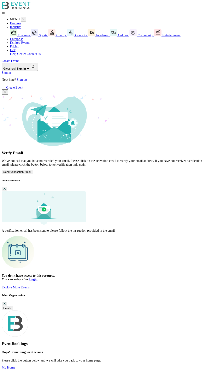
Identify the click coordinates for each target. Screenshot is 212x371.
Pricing (14, 46)
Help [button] (13, 50)
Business (24, 35)
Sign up (22, 79)
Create (7, 308)
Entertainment (171, 35)
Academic (102, 35)
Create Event (10, 61)
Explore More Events (16, 287)
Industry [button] (15, 27)
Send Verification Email (17, 171)
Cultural (123, 35)
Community (145, 35)
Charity (61, 35)
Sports (43, 35)
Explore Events (20, 42)
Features (15, 23)
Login (33, 279)
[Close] (5, 92)
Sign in (6, 72)
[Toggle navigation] (3, 13)
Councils (81, 35)
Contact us (34, 54)
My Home (8, 367)
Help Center (18, 54)
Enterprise (16, 39)
